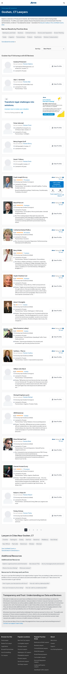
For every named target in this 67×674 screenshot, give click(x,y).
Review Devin (27, 161)
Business (20, 33)
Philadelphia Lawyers (23, 655)
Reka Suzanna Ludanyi (21, 328)
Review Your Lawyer (6, 643)
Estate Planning (59, 33)
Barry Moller (17, 250)
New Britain (53, 539)
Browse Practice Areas (7, 649)
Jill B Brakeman (18, 413)
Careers (53, 643)
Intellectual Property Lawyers (39, 665)
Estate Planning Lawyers (40, 654)
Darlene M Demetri (19, 62)
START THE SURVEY (48, 114)
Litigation (11, 37)
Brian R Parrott (18, 203)
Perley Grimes (18, 511)
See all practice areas (8, 42)
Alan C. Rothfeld (19, 80)
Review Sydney (28, 353)
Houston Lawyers (22, 649)
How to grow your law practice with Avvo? (15, 583)
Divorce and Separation (45, 33)
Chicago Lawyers (22, 646)
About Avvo (54, 640)
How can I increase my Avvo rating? (13, 588)
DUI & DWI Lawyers (39, 651)
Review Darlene (28, 64)
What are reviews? (25, 568)
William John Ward (19, 369)
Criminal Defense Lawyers (41, 648)
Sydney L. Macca (19, 351)
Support (53, 646)
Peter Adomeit (18, 123)
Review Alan (26, 82)
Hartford (28, 539)
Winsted (38, 544)
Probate (29, 37)
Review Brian (27, 441)
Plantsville (15, 544)
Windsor (31, 544)
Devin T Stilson (18, 159)
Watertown (23, 544)
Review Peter (27, 125)
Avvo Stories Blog (6, 652)
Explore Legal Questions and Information (15, 564)
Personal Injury (20, 37)
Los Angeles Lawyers (23, 643)
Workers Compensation (51, 37)
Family (4, 37)
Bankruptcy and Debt (9, 33)
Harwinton (36, 539)
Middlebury (45, 539)
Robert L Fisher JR (19, 493)
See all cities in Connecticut (10, 550)
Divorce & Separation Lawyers (40, 661)
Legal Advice (4, 646)
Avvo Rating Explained (56, 649)
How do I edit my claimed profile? (39, 583)
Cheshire (5, 539)
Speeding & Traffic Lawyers (41, 669)
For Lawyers (4, 655)
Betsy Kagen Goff (19, 141)
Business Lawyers (38, 645)
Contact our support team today (13, 623)
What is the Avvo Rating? (10, 568)
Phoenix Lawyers (22, 658)
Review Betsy (27, 143)
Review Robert (27, 495)
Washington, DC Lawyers (24, 652)
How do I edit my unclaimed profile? (36, 588)
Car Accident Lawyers (40, 657)
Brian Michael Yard (19, 439)
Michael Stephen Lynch (21, 395)
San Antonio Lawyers (23, 661)
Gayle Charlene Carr (20, 276)
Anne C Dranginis (19, 302)
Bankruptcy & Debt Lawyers (41, 642)
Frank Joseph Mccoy (20, 177)
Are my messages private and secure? (53, 564)
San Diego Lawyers (23, 664)
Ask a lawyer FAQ (34, 564)
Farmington (13, 539)
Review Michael (28, 397)
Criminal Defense (30, 33)
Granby (21, 539)
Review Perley (27, 513)
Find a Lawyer (4, 640)
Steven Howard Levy (20, 466)
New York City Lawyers (24, 640)
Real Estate (38, 37)
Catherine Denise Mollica (22, 230)
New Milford (6, 544)
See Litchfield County (8, 548)
